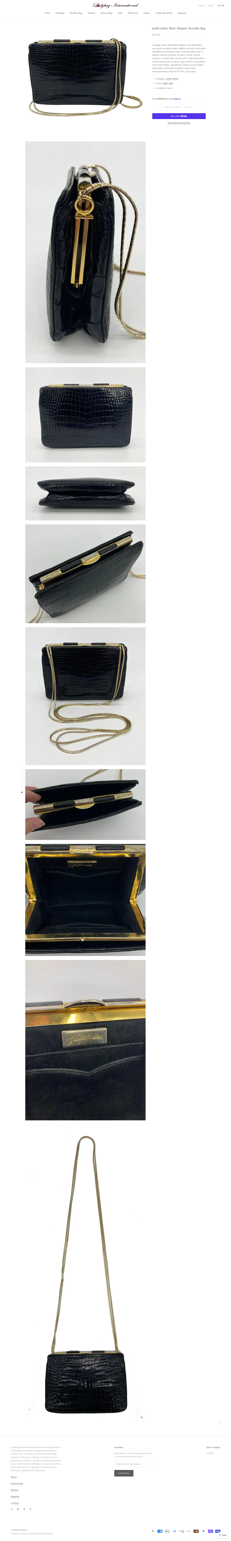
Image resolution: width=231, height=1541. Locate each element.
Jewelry (147, 13)
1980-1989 (168, 83)
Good (169, 88)
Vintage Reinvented (163, 13)
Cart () (221, 5)
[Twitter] (18, 1509)
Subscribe (124, 1473)
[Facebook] (12, 1509)
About (14, 1477)
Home (47, 13)
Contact (15, 1503)
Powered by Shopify (43, 1533)
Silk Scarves (133, 13)
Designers (182, 13)
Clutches (91, 13)
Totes (120, 13)
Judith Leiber (172, 78)
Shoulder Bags (76, 13)
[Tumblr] (31, 1509)
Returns (14, 1490)
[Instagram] (24, 1509)
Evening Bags (106, 13)
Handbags (60, 13)
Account (202, 5)
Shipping (15, 1496)
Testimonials (17, 1483)
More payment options (179, 122)
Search (210, 5)
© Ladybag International (19, 1530)
